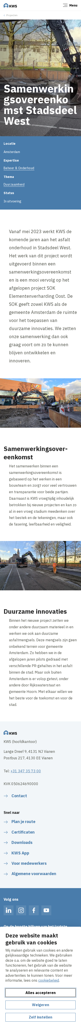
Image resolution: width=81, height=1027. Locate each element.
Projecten (12, 15)
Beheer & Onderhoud (19, 168)
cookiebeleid (48, 980)
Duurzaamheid (14, 184)
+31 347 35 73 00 (26, 771)
